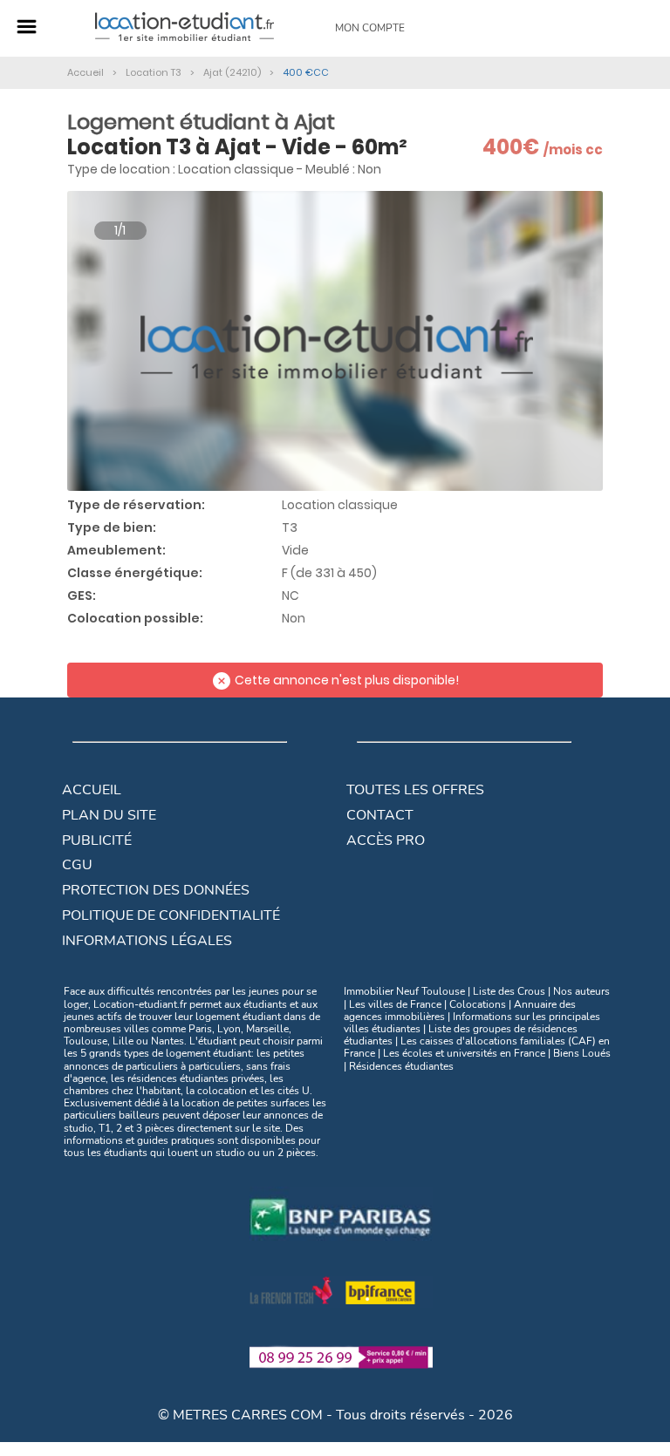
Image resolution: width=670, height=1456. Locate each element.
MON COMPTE (370, 28)
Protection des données (156, 890)
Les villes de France (395, 1004)
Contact (380, 815)
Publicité (97, 840)
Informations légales (147, 940)
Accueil (91, 789)
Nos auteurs (581, 991)
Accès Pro (385, 840)
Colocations (477, 1004)
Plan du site (109, 815)
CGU (77, 864)
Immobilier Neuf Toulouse (404, 991)
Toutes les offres (415, 789)
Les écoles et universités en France (464, 1053)
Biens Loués (582, 1053)
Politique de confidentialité (171, 915)
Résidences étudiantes (401, 1066)
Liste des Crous (509, 991)
